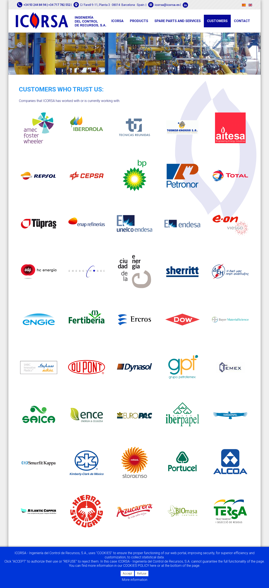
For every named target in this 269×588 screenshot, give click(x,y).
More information (134, 580)
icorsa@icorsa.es (167, 5)
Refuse (141, 573)
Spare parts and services (177, 21)
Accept (127, 573)
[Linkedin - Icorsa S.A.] (185, 5)
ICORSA (117, 21)
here (153, 566)
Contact (242, 21)
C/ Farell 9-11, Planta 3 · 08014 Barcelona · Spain (112, 5)
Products (139, 21)
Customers (217, 21)
